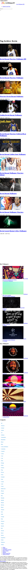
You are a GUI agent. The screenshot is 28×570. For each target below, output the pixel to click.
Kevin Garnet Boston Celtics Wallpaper (13, 231)
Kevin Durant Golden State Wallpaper (13, 154)
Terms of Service (6, 554)
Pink (2, 519)
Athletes (2, 435)
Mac (2, 495)
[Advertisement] (14, 24)
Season (2, 530)
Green (2, 486)
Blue (2, 444)
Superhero (3, 537)
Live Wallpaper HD (20, 4)
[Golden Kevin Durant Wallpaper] (10, 112)
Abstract (2, 425)
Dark (5, 310)
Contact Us (5, 548)
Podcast (2, 521)
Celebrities (3, 449)
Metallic (2, 498)
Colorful (2, 451)
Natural (2, 509)
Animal (2, 428)
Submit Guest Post (6, 6)
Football (5, 341)
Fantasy (2, 467)
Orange (2, 516)
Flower (2, 472)
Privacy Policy (6, 550)
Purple (2, 523)
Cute (2, 458)
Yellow (2, 544)
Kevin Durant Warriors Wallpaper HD (13, 59)
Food (2, 474)
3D (1, 423)
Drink (2, 465)
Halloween (3, 488)
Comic (2, 453)
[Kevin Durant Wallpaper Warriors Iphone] (10, 170)
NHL (2, 514)
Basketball (3, 439)
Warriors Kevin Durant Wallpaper (11, 96)
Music (2, 507)
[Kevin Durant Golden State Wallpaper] (10, 151)
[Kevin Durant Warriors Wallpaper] (10, 75)
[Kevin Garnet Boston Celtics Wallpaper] (10, 228)
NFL (2, 512)
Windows (3, 542)
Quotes (2, 526)
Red (2, 528)
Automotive (3, 437)
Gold (2, 484)
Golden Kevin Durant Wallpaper (11, 115)
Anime (2, 430)
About (4, 547)
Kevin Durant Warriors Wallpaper (11, 78)
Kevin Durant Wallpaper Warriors (11, 212)
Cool (2, 456)
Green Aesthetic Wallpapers (9, 296)
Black (2, 442)
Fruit (2, 479)
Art (1, 432)
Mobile (2, 500)
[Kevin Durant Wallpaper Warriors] (10, 209)
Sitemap (4, 552)
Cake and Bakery (4, 446)
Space (2, 533)
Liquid (2, 493)
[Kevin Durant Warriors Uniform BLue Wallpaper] (10, 131)
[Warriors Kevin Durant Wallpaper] (10, 93)
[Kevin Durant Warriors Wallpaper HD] (10, 56)
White (2, 540)
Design (2, 463)
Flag (2, 470)
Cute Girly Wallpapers (8, 280)
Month (2, 502)
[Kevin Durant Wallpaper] (10, 190)
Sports (2, 535)
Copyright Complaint (7, 549)
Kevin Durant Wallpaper (8, 193)
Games (2, 481)
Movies (2, 505)
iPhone (5, 325)
